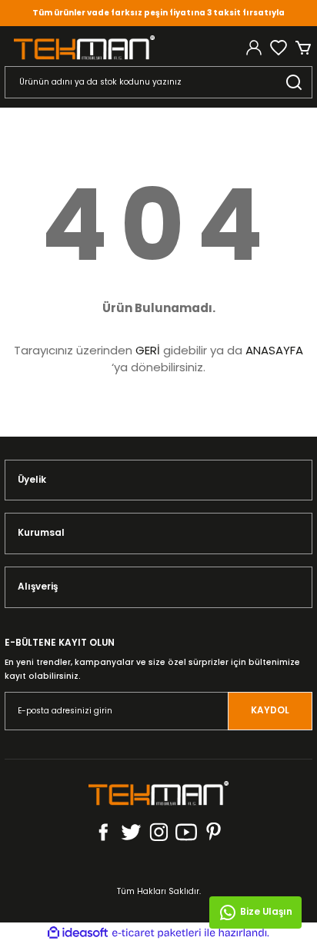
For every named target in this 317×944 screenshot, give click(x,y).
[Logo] (84, 47)
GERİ (147, 350)
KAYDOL (270, 710)
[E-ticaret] (157, 933)
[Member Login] (254, 47)
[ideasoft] (77, 933)
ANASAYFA (274, 350)
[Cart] (303, 47)
